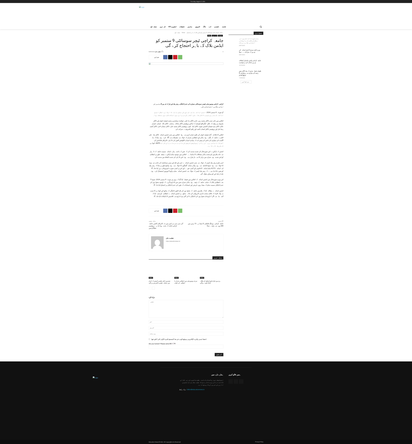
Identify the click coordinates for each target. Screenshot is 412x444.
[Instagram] (153, 1)
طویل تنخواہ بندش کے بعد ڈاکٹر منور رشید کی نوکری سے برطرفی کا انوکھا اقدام (250, 73)
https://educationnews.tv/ (173, 241)
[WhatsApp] (180, 57)
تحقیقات (220, 35)
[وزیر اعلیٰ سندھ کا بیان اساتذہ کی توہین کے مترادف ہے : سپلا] (234, 52)
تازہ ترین (214, 35)
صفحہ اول (177, 32)
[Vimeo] (159, 1)
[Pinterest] (175, 57)
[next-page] (153, 288)
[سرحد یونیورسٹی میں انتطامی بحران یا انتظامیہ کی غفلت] (186, 270)
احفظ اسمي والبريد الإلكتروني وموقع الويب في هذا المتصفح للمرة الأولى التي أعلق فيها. (179, 339)
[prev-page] (150, 288)
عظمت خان (158, 51)
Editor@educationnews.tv (195, 389)
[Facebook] (150, 1)
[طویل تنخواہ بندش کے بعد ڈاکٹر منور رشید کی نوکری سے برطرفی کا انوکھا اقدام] (234, 73)
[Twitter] (231, 381)
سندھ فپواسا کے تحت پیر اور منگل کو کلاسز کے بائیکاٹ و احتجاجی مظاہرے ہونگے (249, 41)
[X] (156, 1)
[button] (260, 26)
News (183, 32)
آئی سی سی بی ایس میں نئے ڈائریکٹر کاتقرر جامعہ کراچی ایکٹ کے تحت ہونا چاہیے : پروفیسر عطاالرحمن (166, 226)
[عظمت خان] (162, 52)
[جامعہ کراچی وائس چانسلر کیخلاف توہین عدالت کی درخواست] (234, 63)
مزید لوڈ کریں (245, 82)
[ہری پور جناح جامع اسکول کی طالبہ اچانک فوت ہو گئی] (211, 270)
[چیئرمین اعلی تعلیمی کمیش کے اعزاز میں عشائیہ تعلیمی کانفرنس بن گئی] (160, 270)
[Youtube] (162, 1)
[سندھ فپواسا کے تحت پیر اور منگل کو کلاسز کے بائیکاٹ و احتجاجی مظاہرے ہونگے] (234, 41)
